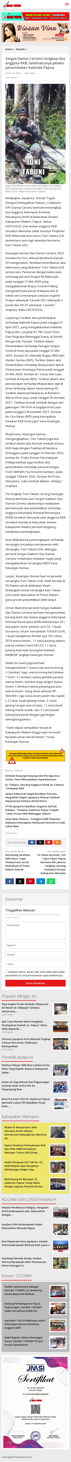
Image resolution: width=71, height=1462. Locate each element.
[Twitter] (40, 842)
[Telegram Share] (40, 881)
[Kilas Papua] (12, 4)
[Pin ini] (30, 881)
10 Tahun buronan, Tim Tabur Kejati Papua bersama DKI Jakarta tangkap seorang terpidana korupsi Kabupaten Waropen (51, 862)
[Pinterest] (49, 842)
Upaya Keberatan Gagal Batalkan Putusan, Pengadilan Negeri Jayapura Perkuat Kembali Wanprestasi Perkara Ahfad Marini (32, 797)
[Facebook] (32, 842)
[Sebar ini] (9, 881)
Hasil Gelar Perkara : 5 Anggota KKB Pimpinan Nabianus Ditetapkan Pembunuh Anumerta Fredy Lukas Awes (35, 822)
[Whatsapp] (51, 881)
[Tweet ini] (20, 881)
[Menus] (66, 4)
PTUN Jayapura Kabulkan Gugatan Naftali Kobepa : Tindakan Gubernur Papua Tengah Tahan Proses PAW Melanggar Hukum (31, 810)
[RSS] (57, 842)
